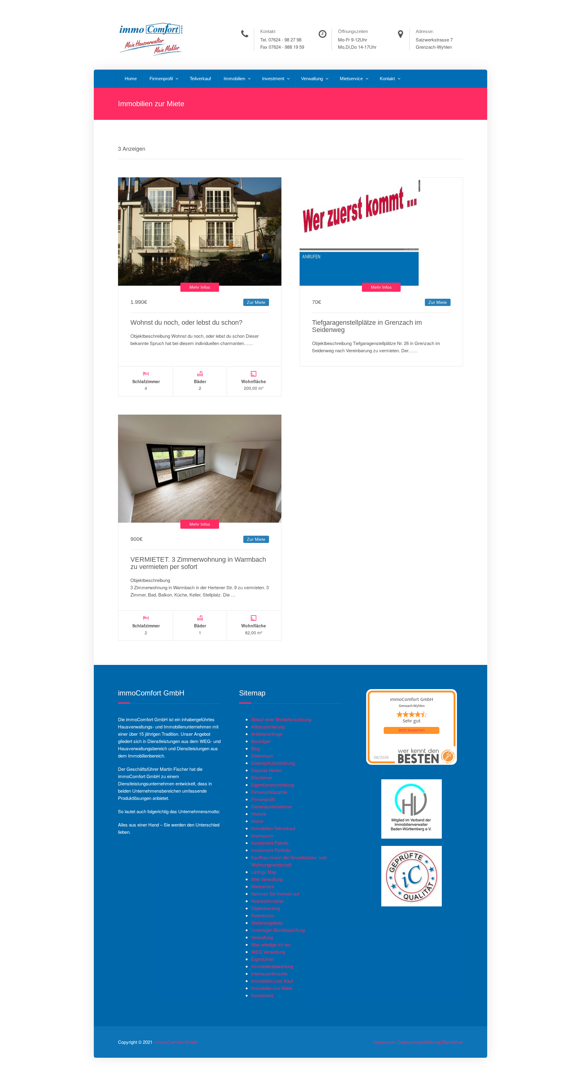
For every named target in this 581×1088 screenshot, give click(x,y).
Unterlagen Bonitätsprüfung (278, 930)
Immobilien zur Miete (271, 988)
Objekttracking (265, 908)
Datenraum (262, 755)
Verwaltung (312, 78)
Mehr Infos (199, 287)
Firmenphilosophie (269, 792)
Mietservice (352, 78)
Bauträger (261, 741)
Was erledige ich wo (270, 944)
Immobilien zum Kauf (272, 981)
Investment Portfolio (270, 850)
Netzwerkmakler (267, 901)
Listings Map (263, 872)
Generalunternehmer (271, 806)
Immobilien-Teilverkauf (273, 828)
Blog (255, 748)
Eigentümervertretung (272, 784)
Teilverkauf (200, 78)
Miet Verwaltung (267, 879)
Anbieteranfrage (266, 734)
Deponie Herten (266, 770)
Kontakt (388, 78)
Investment (273, 78)
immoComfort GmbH (177, 1042)
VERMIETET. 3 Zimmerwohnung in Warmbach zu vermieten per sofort (198, 563)
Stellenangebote (267, 922)
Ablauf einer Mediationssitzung (281, 719)
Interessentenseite (269, 973)
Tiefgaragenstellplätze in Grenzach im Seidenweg (367, 326)
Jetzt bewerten (412, 730)
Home (131, 78)
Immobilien (235, 78)
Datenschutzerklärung (273, 763)
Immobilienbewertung (272, 966)
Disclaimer (261, 777)
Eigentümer (262, 959)
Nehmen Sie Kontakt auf (275, 893)
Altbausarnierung (267, 726)
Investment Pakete (269, 843)
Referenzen (262, 915)
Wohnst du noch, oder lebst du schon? (186, 322)
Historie (258, 813)
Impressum (262, 835)
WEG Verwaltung (268, 951)
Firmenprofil (161, 78)
